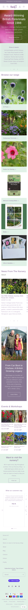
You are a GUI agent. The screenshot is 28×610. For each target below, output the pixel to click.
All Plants (6, 107)
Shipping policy (20, 601)
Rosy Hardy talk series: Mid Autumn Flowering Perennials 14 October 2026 (7, 425)
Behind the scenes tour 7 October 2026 (19, 447)
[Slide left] (10, 69)
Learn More (14, 394)
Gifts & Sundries (8, 263)
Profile (5, 562)
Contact (5, 554)
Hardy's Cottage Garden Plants (13, 599)
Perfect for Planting (8, 169)
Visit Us (14, 480)
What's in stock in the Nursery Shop (13, 543)
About (4, 547)
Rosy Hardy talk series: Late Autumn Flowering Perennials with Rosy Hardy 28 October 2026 (20, 426)
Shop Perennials (14, 37)
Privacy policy (12, 601)
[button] (4, 7)
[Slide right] (17, 69)
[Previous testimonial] (2, 510)
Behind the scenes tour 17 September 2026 (7, 447)
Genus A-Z (6, 535)
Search (5, 539)
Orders (5, 558)
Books (5, 232)
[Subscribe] (23, 575)
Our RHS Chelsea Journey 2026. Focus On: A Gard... (12, 297)
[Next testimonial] (25, 510)
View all (3, 274)
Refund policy (9, 604)
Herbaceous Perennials (10, 138)
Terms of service (15, 606)
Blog (4, 550)
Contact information (19, 604)
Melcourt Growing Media (10, 200)
